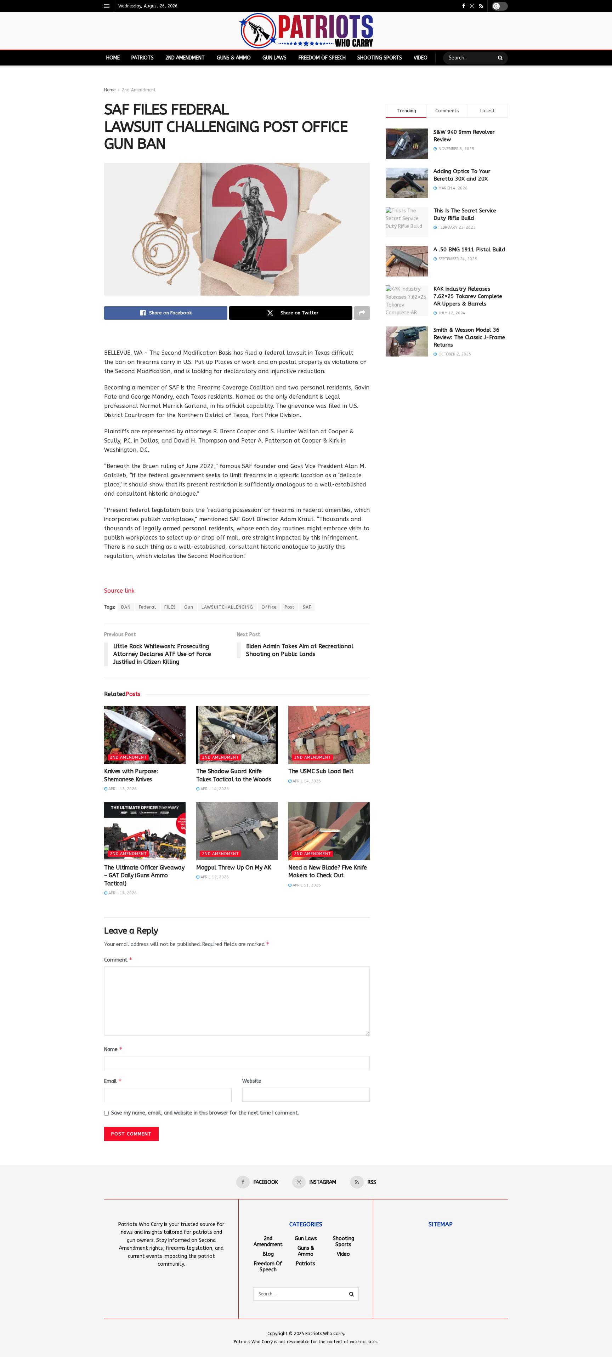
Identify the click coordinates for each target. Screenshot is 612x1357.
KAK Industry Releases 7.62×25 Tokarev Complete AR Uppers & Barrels (468, 296)
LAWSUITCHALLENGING (227, 607)
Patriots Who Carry (324, 1333)
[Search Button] (501, 58)
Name (113, 1049)
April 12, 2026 (214, 877)
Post (290, 607)
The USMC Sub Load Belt (320, 771)
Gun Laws (274, 58)
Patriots (142, 58)
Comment (118, 959)
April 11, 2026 (306, 885)
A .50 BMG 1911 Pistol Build (469, 249)
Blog (268, 1254)
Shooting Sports (379, 58)
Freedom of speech (322, 58)
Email (113, 1081)
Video (420, 58)
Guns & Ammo (234, 58)
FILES (170, 607)
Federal (147, 607)
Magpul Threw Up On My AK (233, 867)
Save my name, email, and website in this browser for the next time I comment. (205, 1113)
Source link (119, 590)
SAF (307, 607)
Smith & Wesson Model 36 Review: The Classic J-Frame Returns (469, 337)
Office (269, 607)
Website (251, 1081)
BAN (126, 607)
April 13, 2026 (122, 893)
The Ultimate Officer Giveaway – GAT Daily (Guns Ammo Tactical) (144, 875)
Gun (188, 607)
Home (113, 58)
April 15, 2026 (122, 789)
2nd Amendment (185, 58)
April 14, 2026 (214, 789)
